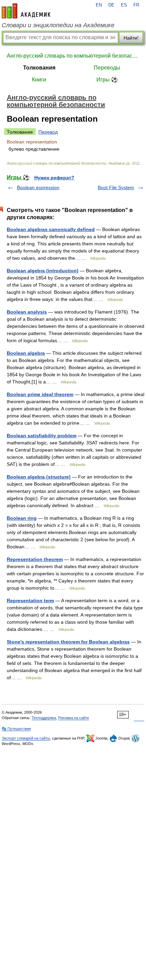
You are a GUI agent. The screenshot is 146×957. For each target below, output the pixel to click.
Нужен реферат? (54, 177)
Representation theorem (35, 559)
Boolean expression (38, 187)
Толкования (39, 68)
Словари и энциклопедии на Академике (58, 25)
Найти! (131, 38)
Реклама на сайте (73, 718)
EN (99, 5)
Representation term (30, 600)
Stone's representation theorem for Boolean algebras (68, 641)
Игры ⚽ (107, 79)
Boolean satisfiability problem (41, 435)
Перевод (48, 132)
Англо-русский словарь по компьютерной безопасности (73, 56)
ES (124, 5)
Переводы (107, 68)
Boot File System (116, 187)
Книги (39, 79)
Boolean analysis (27, 312)
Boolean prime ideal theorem (40, 394)
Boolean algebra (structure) (39, 477)
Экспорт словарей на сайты (26, 738)
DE (111, 5)
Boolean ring (22, 518)
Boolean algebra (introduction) (42, 270)
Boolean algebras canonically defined (51, 229)
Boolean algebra (26, 353)
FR (136, 5)
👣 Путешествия (16, 729)
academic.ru (26, 10)
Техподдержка (44, 718)
